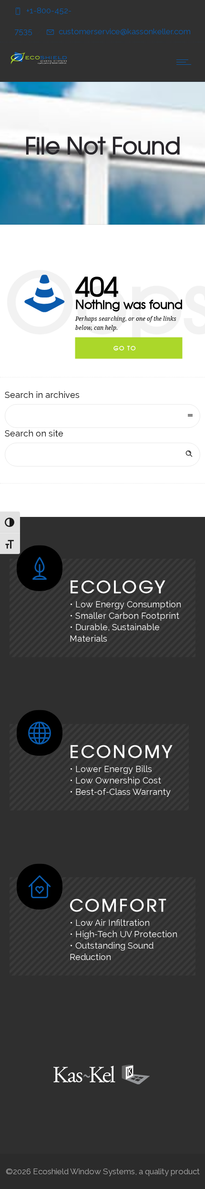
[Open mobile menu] (185, 61)
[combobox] (102, 416)
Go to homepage (133, 351)
